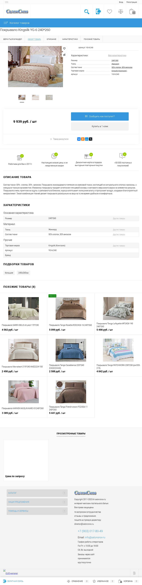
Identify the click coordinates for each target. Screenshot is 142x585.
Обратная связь (15, 581)
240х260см (23, 273)
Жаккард (115, 64)
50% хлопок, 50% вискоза (122, 67)
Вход (121, 2)
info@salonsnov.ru (95, 537)
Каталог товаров (19, 22)
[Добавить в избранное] (64, 48)
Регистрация (131, 2)
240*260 (115, 60)
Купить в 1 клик (100, 126)
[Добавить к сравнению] (64, 54)
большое (9, 273)
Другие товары (119, 218)
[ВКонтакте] (79, 139)
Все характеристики (117, 55)
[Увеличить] (35, 66)
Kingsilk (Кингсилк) (119, 71)
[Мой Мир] (86, 139)
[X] (90, 139)
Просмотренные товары (71, 433)
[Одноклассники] (82, 139)
